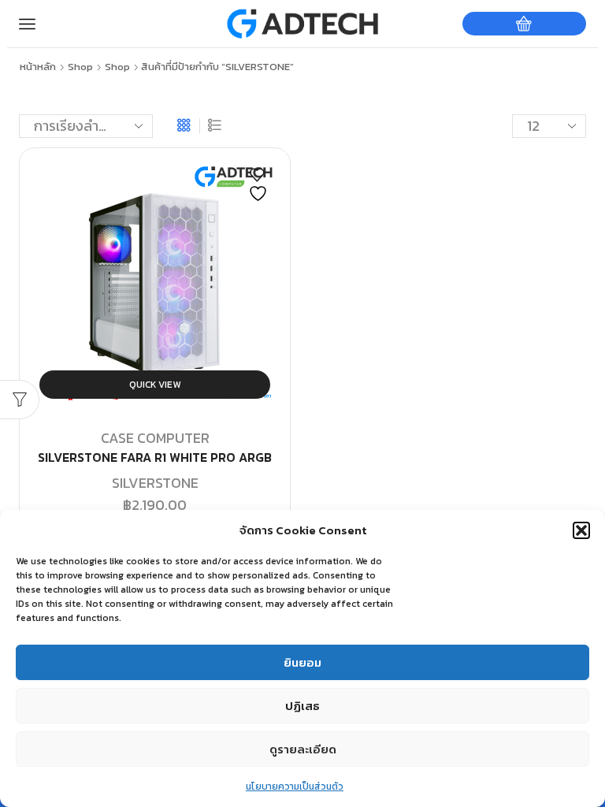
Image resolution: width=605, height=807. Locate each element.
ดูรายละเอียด (302, 749)
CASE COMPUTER (155, 437)
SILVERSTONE (155, 482)
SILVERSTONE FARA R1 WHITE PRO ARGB (155, 457)
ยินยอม (302, 662)
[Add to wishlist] (260, 185)
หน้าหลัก (38, 67)
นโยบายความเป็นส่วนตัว (294, 786)
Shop (80, 67)
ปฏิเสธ (302, 706)
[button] (581, 530)
